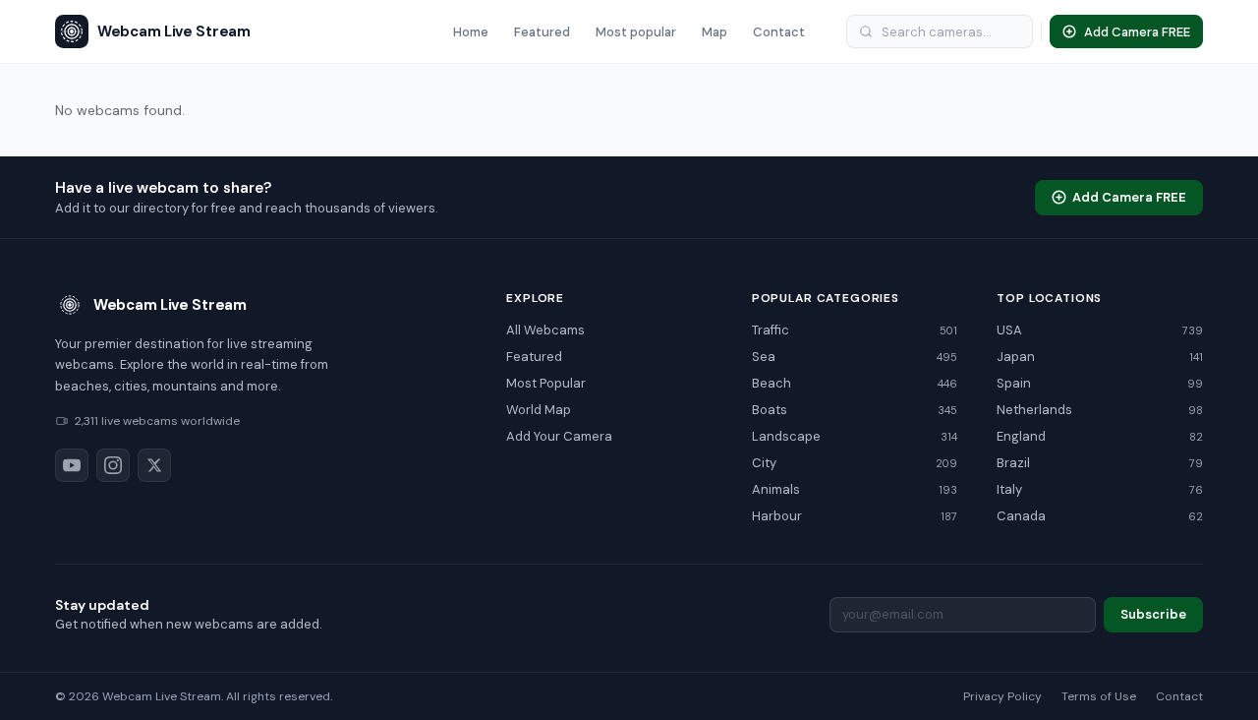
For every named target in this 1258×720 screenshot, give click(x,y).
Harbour (855, 516)
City (855, 462)
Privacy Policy (1002, 696)
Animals (855, 489)
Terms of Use (1098, 696)
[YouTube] (71, 465)
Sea (855, 356)
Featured (542, 32)
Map (714, 32)
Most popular (636, 32)
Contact (779, 32)
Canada (1100, 516)
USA (1100, 330)
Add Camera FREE (1129, 197)
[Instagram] (113, 465)
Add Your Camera (559, 436)
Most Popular (546, 383)
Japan (1100, 356)
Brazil (1100, 462)
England (1100, 436)
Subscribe (1153, 614)
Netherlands (1100, 409)
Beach (855, 383)
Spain (1100, 383)
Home (470, 32)
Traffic (855, 330)
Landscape (855, 436)
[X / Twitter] (154, 465)
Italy (1100, 489)
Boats (855, 409)
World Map (538, 409)
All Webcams (545, 330)
